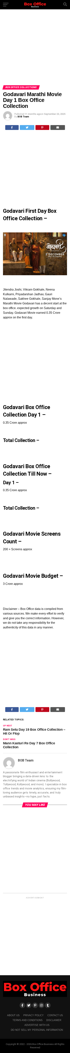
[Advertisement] (35, 49)
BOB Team (23, 116)
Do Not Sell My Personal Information (37, 1030)
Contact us (55, 1015)
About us (13, 1015)
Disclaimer (53, 1020)
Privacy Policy (33, 1015)
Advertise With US (36, 1025)
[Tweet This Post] (27, 127)
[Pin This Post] (42, 127)
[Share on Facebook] (12, 127)
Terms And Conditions (28, 1020)
